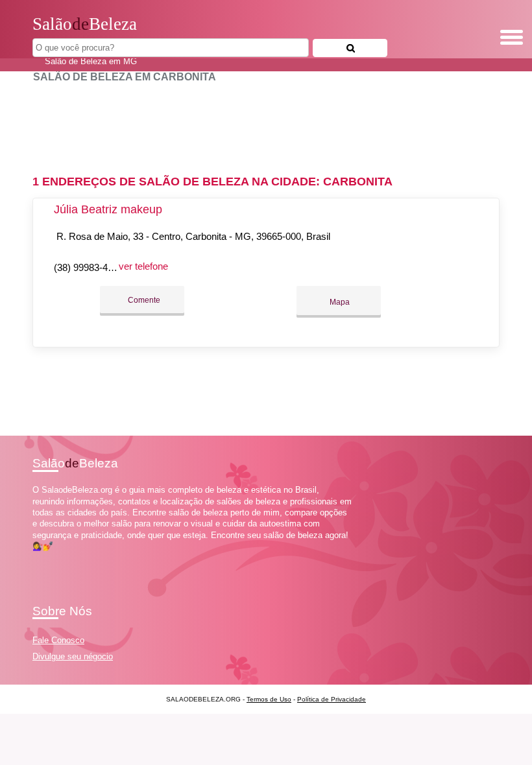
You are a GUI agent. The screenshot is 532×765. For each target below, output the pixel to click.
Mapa (339, 302)
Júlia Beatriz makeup (108, 209)
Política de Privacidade (331, 699)
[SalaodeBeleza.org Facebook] (35, 557)
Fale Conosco (58, 640)
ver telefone (143, 266)
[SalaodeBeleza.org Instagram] (47, 557)
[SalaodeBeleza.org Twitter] (41, 557)
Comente (143, 300)
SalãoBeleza (84, 24)
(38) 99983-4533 (88, 267)
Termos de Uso (269, 699)
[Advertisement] (266, 123)
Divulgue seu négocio (72, 656)
